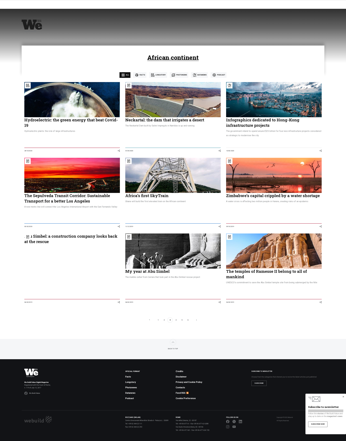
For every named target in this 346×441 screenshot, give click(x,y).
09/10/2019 (230, 226)
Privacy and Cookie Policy (189, 382)
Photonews (181, 75)
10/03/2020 (230, 151)
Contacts (180, 387)
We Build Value (34, 393)
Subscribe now (318, 424)
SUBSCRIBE (259, 383)
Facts (142, 75)
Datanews (202, 75)
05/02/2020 (28, 226)
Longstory (160, 75)
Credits (179, 371)
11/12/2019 (129, 226)
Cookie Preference (186, 398)
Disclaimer (181, 376)
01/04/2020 (129, 151)
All (127, 75)
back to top (173, 349)
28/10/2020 (28, 151)
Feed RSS (180, 393)
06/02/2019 (28, 302)
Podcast (221, 75)
